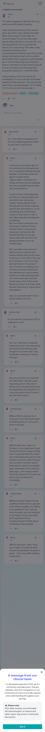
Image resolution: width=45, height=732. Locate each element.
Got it (22, 726)
